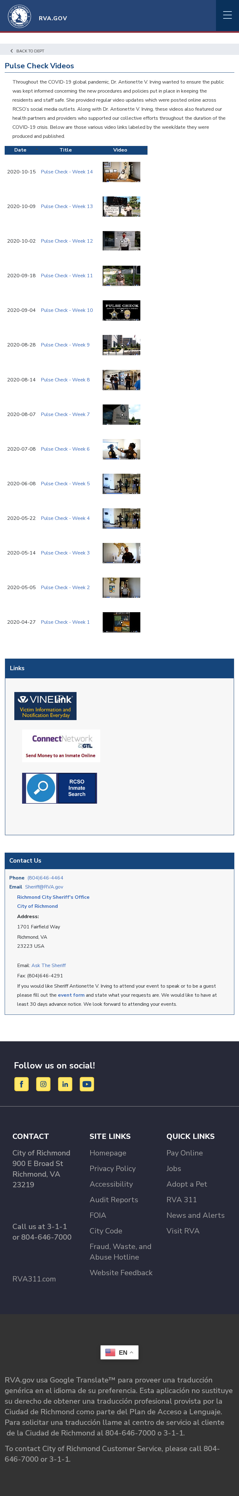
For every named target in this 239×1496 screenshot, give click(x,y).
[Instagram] (44, 1083)
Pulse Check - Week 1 (65, 622)
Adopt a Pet (186, 1184)
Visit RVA (183, 1231)
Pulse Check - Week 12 (67, 241)
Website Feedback (121, 1273)
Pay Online (184, 1153)
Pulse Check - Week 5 (65, 483)
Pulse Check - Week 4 (65, 518)
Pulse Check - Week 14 (67, 171)
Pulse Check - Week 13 (67, 206)
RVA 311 (181, 1200)
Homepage (108, 1153)
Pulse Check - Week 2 (65, 587)
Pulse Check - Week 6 (65, 449)
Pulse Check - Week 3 (65, 553)
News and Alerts (195, 1215)
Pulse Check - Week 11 (67, 275)
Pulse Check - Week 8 (65, 379)
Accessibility (111, 1184)
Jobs (173, 1169)
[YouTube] (87, 1083)
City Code (106, 1231)
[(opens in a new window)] (45, 705)
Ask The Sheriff (48, 965)
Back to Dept (30, 51)
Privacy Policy (113, 1169)
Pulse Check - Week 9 (65, 344)
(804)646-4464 (45, 877)
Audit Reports (114, 1200)
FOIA (98, 1215)
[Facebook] (22, 1083)
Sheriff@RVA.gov (44, 887)
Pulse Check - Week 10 (67, 310)
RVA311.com (34, 1279)
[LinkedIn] (66, 1083)
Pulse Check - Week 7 (65, 414)
